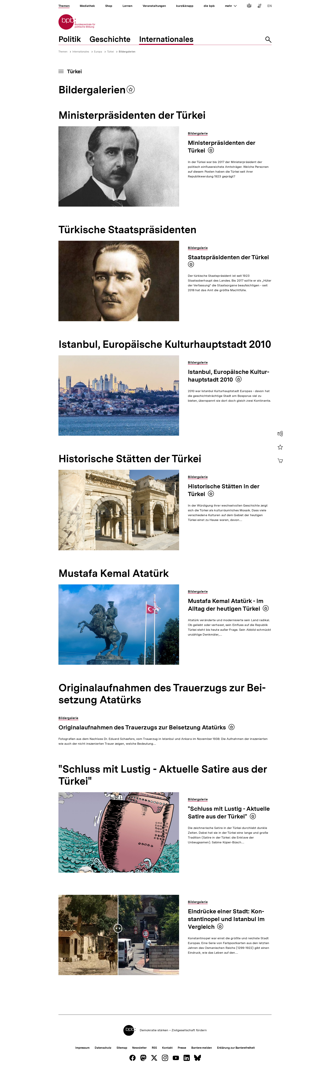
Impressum (82, 1047)
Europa (98, 51)
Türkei (110, 51)
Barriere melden (201, 1047)
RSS (154, 1047)
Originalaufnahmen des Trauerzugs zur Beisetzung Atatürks (142, 727)
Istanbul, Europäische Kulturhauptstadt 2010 (228, 375)
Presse (182, 1047)
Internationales (80, 51)
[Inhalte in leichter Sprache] (249, 6)
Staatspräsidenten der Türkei (228, 257)
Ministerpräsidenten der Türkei (221, 146)
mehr (231, 6)
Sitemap (122, 1047)
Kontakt (167, 1047)
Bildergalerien (127, 51)
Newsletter (139, 1047)
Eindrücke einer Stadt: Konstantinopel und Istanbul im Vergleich (226, 919)
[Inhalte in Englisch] (270, 6)
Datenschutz (103, 1047)
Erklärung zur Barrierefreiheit (236, 1047)
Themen (62, 51)
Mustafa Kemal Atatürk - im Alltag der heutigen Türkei (225, 604)
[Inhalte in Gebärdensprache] (259, 6)
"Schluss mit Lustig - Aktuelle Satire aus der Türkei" (229, 812)
